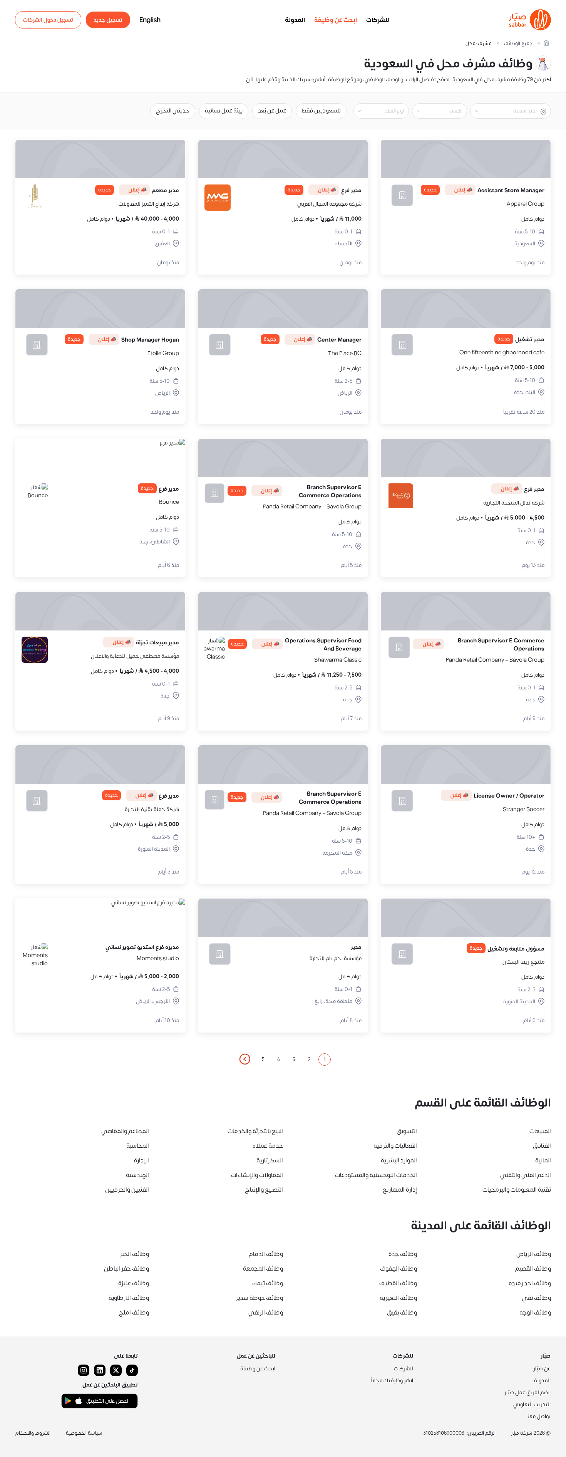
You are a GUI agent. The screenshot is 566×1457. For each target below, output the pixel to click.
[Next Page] (244, 1059)
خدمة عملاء (267, 1146)
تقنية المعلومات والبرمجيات (516, 1190)
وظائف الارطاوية (129, 1298)
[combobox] (504, 111)
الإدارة (141, 1160)
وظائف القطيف (398, 1283)
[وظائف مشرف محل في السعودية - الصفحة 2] (244, 1059)
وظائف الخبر (134, 1254)
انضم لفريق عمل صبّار (527, 1392)
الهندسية (137, 1175)
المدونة (295, 20)
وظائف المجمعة (263, 1269)
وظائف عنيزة (133, 1283)
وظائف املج (134, 1313)
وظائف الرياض (533, 1254)
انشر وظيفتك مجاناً (392, 1381)
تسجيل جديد (108, 19)
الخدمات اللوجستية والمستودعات (376, 1175)
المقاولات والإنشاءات (257, 1175)
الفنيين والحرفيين (127, 1190)
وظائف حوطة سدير (259, 1298)
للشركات (377, 20)
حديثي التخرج (172, 111)
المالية (543, 1160)
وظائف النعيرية (398, 1298)
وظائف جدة (402, 1254)
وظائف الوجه (535, 1313)
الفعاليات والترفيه (395, 1146)
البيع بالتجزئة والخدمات (255, 1131)
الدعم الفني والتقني (525, 1175)
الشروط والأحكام (32, 1433)
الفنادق (542, 1146)
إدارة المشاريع (400, 1190)
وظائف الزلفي (265, 1313)
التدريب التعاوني (532, 1404)
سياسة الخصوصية (84, 1433)
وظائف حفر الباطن (126, 1269)
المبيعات (540, 1131)
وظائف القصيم (533, 1269)
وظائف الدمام (266, 1254)
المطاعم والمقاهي (125, 1131)
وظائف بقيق (402, 1313)
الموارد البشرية (399, 1160)
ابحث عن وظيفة (335, 20)
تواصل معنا (538, 1416)
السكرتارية (269, 1160)
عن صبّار (542, 1369)
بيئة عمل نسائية (224, 111)
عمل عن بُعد (272, 111)
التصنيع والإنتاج (264, 1190)
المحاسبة (137, 1146)
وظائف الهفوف (398, 1269)
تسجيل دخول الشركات (48, 19)
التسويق (407, 1131)
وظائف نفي (536, 1298)
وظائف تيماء (267, 1283)
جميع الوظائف (518, 44)
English (150, 20)
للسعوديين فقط (321, 111)
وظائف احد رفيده (530, 1283)
